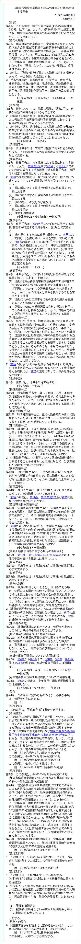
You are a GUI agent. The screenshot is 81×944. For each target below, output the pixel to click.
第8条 (18, 241)
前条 (64, 497)
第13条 (54, 554)
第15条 (69, 659)
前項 (13, 177)
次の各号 (37, 223)
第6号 (62, 166)
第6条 (33, 659)
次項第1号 (34, 166)
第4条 (21, 659)
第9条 (58, 659)
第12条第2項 (48, 497)
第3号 (49, 166)
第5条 (21, 680)
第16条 (18, 662)
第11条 (34, 497)
